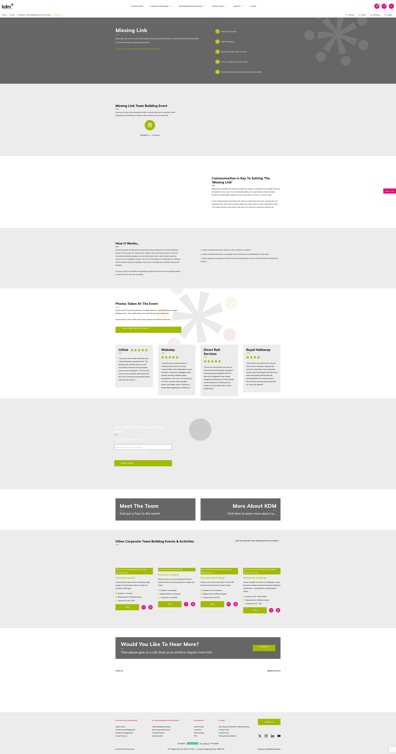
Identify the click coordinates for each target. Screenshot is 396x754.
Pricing (351, 15)
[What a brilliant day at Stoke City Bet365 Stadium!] (32, 692)
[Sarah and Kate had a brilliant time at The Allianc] (164, 692)
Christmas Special (125, 578)
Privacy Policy (224, 730)
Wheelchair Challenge (255, 578)
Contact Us (269, 722)
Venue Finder (199, 727)
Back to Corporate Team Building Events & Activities (139, 49)
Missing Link (58, 15)
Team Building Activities (161, 727)
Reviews (376, 15)
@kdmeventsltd (274, 671)
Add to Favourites (228, 31)
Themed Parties (158, 733)
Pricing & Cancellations (227, 736)
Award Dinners (121, 736)
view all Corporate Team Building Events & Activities (256, 541)
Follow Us (119, 671)
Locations (197, 730)
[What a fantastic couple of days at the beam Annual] (297, 692)
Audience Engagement (124, 733)
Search (363, 15)
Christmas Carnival (168, 574)
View (127, 607)
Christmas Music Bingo (213, 578)
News (389, 15)
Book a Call (389, 191)
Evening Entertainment (161, 730)
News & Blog (199, 733)
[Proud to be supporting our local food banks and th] (231, 692)
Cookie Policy (224, 733)
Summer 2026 (157, 736)
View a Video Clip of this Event (234, 62)
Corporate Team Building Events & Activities (34, 15)
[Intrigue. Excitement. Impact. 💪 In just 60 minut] (363, 692)
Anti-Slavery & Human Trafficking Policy (234, 727)
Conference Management (125, 730)
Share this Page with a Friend (234, 52)
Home (4, 15)
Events (12, 15)
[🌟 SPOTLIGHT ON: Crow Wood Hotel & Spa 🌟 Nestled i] (98, 692)
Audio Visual (120, 727)
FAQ (195, 736)
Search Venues (127, 463)
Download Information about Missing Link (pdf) (241, 72)
